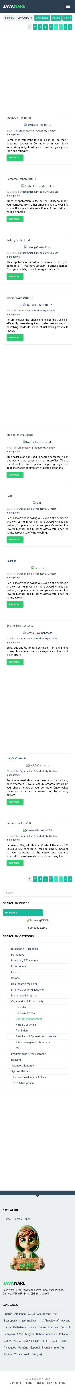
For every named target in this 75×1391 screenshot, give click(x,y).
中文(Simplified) (28, 1320)
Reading (16, 1059)
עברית (20, 1334)
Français (53, 1327)
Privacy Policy (44, 1382)
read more (14, 158)
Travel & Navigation (22, 1083)
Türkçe (8, 1354)
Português (10, 1347)
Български (10, 1320)
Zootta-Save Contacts (20, 625)
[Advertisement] (37, 70)
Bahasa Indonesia (46, 1334)
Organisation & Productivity (33, 130)
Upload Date (25, 17)
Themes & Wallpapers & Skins (28, 1077)
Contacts (15, 1382)
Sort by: (9, 17)
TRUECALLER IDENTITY (20, 297)
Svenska (47, 1347)
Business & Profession (24, 948)
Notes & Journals (26, 1024)
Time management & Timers (33, 1042)
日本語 (7, 1340)
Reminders (22, 1030)
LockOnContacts (16, 758)
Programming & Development (28, 1053)
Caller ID (11, 560)
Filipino (33, 1327)
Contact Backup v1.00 (19, 823)
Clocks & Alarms (25, 1013)
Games (15, 978)
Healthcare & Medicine (24, 983)
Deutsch (66, 1327)
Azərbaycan (44, 1313)
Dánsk (7, 1327)
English (8, 1313)
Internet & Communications (27, 989)
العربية (31, 1313)
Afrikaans (20, 1313)
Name (67, 17)
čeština (65, 1320)
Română (23, 1347)
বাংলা (55, 1313)
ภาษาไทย (59, 1347)
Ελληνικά (9, 1334)
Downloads (42, 17)
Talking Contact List (18, 240)
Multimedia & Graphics (24, 995)
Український (21, 1354)
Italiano (63, 1334)
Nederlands (20, 1327)
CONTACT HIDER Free (19, 117)
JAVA (14, 6)
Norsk (45, 1340)
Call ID (10, 496)
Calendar (21, 1007)
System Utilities (20, 1071)
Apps (28, 1219)
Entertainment (20, 966)
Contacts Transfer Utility (21, 178)
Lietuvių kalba (31, 1340)
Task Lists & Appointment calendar (36, 1036)
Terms (28, 1382)
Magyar (29, 1334)
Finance (15, 972)
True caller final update (20, 434)
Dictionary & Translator (24, 960)
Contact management (29, 1018)
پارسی (54, 1340)
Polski (63, 1340)
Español (35, 1347)
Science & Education (23, 1065)
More (19, 1048)
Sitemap (60, 1382)
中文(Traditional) (49, 1320)
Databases (17, 954)
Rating (56, 17)
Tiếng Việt (37, 1354)
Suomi (42, 1327)
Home (7, 1219)
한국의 (17, 1340)
